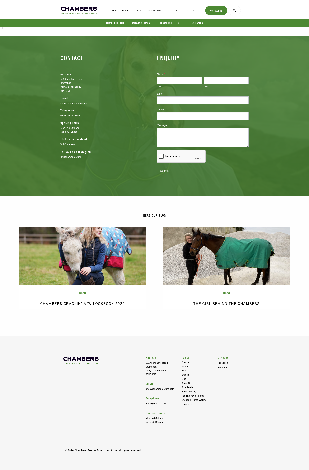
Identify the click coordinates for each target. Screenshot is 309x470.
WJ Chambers (67, 144)
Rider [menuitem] (138, 10)
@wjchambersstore (70, 157)
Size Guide (187, 387)
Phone (160, 109)
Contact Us (216, 10)
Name (161, 74)
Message (162, 125)
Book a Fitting (189, 391)
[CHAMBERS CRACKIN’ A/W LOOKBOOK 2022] (82, 256)
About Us (186, 383)
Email (160, 93)
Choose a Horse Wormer (194, 400)
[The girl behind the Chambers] (226, 256)
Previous (9, 314)
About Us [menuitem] (190, 10)
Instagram (223, 367)
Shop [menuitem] (114, 10)
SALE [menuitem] (168, 10)
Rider (184, 370)
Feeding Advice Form (193, 395)
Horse (185, 366)
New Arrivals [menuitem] (154, 10)
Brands (185, 374)
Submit (164, 171)
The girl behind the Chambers (226, 303)
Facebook (223, 362)
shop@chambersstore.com (74, 103)
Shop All (186, 362)
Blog (184, 379)
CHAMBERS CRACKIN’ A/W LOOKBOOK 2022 (82, 303)
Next (299, 314)
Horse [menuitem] (125, 10)
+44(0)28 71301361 (70, 115)
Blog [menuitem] (178, 10)
